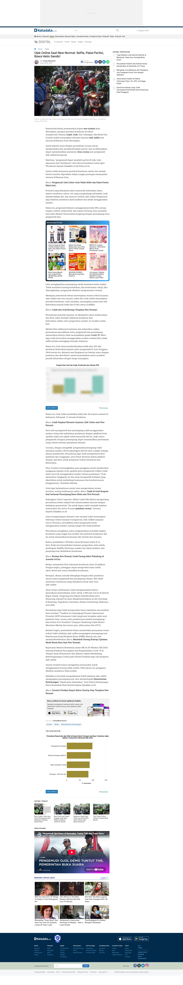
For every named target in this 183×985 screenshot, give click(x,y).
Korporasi (50, 954)
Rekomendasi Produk (54, 223)
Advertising (50, 972)
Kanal (40, 49)
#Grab (56, 724)
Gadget (80, 42)
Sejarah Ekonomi (78, 948)
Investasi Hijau (90, 952)
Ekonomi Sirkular (91, 950)
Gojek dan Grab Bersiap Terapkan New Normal (74, 309)
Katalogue (128, 952)
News (127, 948)
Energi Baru (89, 948)
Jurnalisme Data (82, 36)
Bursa (49, 952)
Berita (39, 36)
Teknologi (87, 42)
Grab (75, 134)
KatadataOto (142, 958)
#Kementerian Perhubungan (71, 724)
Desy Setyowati (49, 61)
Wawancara (115, 952)
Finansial (45, 36)
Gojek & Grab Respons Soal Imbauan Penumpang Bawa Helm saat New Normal (77, 493)
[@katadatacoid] (147, 965)
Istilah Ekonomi (77, 952)
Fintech (67, 42)
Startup (73, 42)
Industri (36, 950)
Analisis (101, 950)
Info (123, 36)
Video (112, 36)
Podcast (118, 36)
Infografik (102, 948)
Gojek (69, 134)
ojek (94, 137)
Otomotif (106, 36)
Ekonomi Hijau (70, 36)
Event (140, 956)
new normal (89, 128)
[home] (35, 36)
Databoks (141, 954)
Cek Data (102, 952)
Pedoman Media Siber (69, 972)
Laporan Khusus (117, 954)
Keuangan (50, 950)
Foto (126, 954)
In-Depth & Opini (95, 36)
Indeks (140, 948)
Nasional (37, 948)
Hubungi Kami (102, 972)
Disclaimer (93, 972)
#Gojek (49, 724)
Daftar (86, 966)
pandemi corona (83, 508)
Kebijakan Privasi (83, 972)
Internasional (38, 952)
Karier (58, 972)
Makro (49, 948)
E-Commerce (58, 42)
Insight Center (142, 952)
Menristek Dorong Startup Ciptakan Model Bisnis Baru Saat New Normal (76, 641)
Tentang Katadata (39, 972)
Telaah (114, 948)
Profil (74, 950)
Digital (52, 36)
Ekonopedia (59, 36)
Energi (36, 954)
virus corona (83, 151)
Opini (113, 950)
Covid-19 (95, 335)
